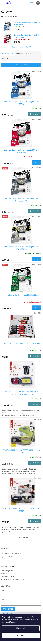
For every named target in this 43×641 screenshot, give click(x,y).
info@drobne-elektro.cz (13, 553)
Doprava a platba (7, 571)
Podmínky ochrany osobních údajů (12, 579)
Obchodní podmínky (8, 576)
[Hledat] (26, 3)
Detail (36, 162)
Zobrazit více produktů (20, 47)
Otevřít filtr (21, 65)
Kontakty (4, 574)
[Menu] (38, 3)
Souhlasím (20, 635)
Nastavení (20, 628)
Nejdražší (29, 53)
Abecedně (5, 58)
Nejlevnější (19, 53)
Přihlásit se (8, 609)
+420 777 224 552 (10, 556)
